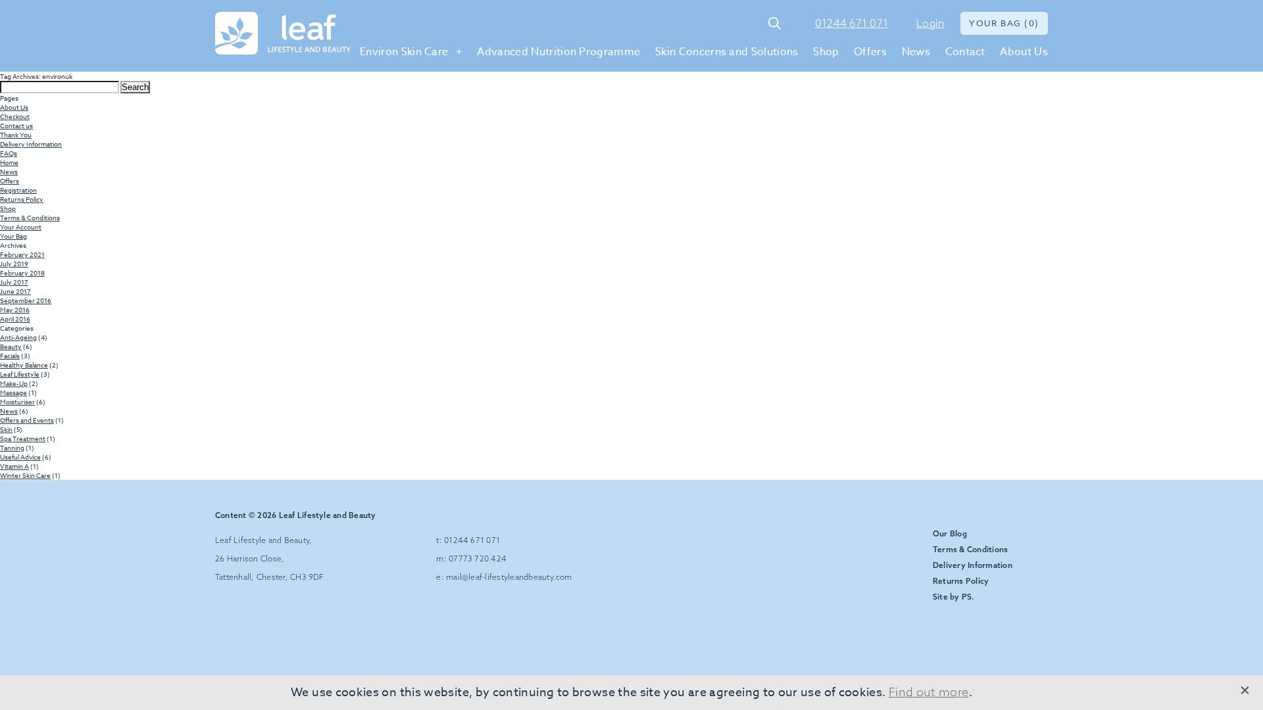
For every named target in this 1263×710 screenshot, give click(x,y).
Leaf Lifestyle (19, 374)
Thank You (16, 134)
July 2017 (14, 282)
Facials (10, 355)
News (916, 52)
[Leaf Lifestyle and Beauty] (283, 34)
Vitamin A (14, 466)
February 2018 (22, 272)
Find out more (929, 691)
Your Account (20, 226)
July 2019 (14, 263)
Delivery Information (31, 144)
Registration (18, 190)
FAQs (8, 153)
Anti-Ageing (18, 337)
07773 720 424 (478, 558)
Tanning (12, 447)
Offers (870, 52)
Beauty (11, 346)
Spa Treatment (22, 438)
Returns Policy (21, 199)
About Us (1024, 52)
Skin (6, 429)
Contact (965, 52)
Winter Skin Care (25, 475)
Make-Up (14, 383)
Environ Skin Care (404, 52)
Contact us (16, 125)
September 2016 (25, 300)
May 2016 (15, 309)
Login (930, 23)
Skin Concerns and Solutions (727, 52)
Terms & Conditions (30, 217)
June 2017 (15, 291)
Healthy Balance (24, 364)
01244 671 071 (851, 23)
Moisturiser (17, 401)
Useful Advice (20, 457)
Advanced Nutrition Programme (558, 52)
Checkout (15, 116)
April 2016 (15, 318)
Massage (13, 392)
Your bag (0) (1004, 23)
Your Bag (13, 236)
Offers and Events (27, 420)
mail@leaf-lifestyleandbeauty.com (509, 577)
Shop (826, 52)
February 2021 (22, 254)
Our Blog (950, 533)
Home (9, 162)
